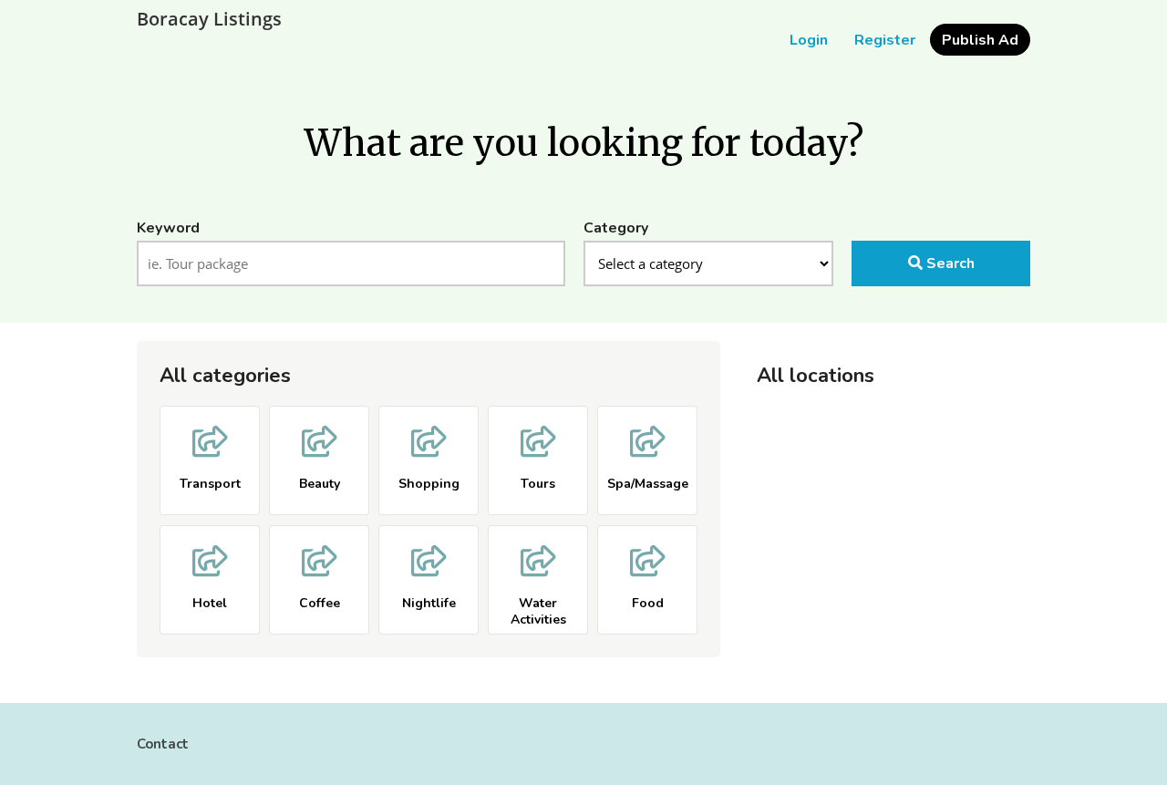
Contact (163, 744)
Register (884, 40)
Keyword (168, 228)
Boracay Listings (209, 19)
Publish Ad (980, 40)
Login (809, 40)
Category (616, 228)
